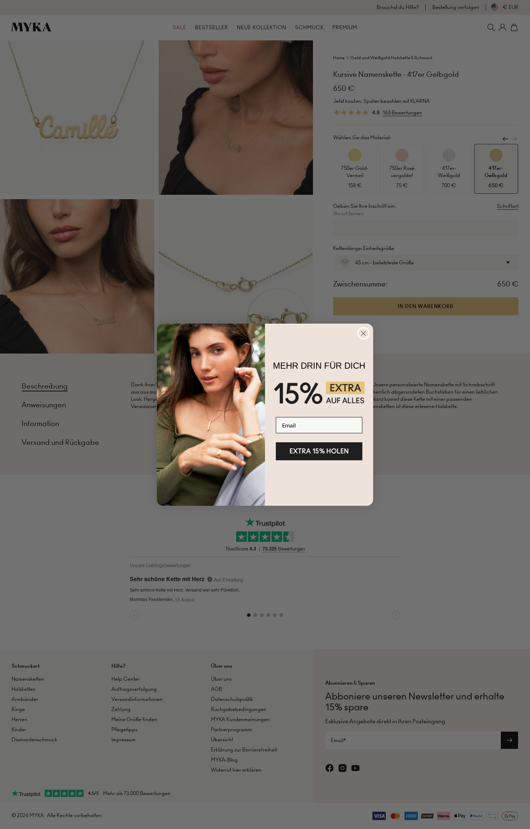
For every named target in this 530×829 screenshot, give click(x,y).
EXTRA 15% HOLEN (319, 451)
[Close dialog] (363, 333)
